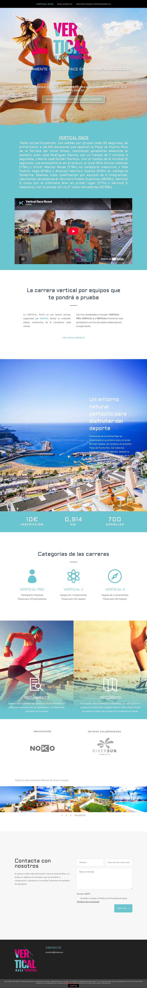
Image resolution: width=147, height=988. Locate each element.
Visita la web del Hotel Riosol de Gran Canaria (41, 780)
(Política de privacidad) (88, 901)
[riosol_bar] (55, 811)
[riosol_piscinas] (128, 811)
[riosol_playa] (92, 811)
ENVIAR (122, 908)
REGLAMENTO (36, 698)
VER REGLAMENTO (73, 337)
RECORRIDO (110, 698)
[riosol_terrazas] (18, 811)
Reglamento (64, 4)
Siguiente (80, 815)
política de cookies (70, 983)
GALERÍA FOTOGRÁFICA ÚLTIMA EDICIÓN (73, 99)
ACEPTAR (73, 986)
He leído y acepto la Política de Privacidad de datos (102, 900)
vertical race (44, 4)
